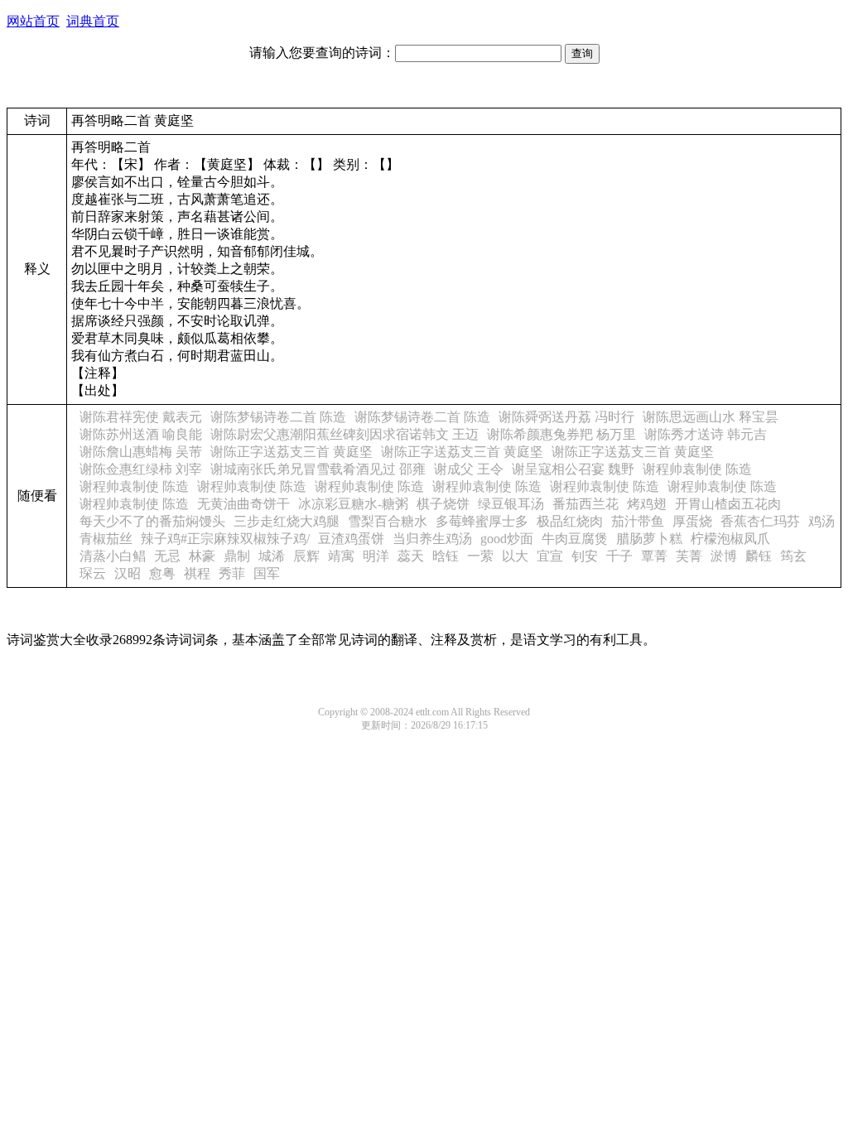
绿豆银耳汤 (511, 504)
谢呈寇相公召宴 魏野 (573, 469)
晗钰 (445, 556)
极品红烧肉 (570, 521)
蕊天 (411, 556)
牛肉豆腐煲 (575, 539)
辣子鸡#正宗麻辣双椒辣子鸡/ (225, 539)
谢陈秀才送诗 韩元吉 (705, 434)
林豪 (202, 556)
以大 (515, 556)
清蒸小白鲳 (113, 556)
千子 (619, 556)
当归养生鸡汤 (432, 539)
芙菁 (689, 556)
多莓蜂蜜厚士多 (482, 521)
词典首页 (92, 21)
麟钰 (758, 556)
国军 (266, 573)
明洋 (376, 556)
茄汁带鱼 (637, 521)
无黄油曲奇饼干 (243, 504)
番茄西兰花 (585, 504)
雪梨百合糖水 (387, 521)
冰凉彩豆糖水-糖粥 (353, 504)
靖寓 (341, 556)
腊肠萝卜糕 (649, 539)
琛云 (93, 573)
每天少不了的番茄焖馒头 (152, 521)
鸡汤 (821, 521)
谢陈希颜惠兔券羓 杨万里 (561, 434)
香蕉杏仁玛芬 (760, 521)
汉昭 (127, 573)
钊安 (584, 556)
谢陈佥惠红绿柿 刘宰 (141, 469)
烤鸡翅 (647, 504)
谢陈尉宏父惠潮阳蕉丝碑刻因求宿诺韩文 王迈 (344, 434)
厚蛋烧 (692, 521)
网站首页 (33, 21)
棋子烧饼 (443, 504)
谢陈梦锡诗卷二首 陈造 (278, 417)
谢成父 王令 (469, 469)
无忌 (167, 556)
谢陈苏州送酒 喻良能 (141, 434)
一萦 (480, 556)
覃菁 (654, 556)
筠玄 (793, 556)
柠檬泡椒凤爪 (730, 539)
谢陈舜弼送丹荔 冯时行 (566, 417)
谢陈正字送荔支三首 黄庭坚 (291, 452)
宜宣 (550, 556)
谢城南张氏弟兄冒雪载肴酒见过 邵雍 (318, 469)
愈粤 (162, 573)
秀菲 (232, 573)
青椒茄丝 (106, 539)
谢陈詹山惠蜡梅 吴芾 (141, 452)
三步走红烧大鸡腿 (287, 521)
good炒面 (506, 539)
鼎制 (237, 556)
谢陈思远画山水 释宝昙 (710, 417)
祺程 (197, 573)
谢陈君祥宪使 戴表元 (141, 417)
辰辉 (306, 556)
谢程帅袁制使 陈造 (697, 469)
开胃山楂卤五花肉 (728, 504)
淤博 (724, 556)
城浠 (271, 556)
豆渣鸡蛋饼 (351, 539)
